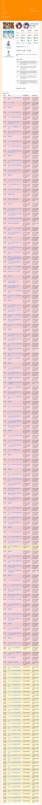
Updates (3, 1)
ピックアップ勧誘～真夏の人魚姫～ (15, 531)
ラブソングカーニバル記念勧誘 (14, 189)
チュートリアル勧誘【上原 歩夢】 (14, 730)
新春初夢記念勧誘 (11, 194)
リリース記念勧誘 (11, 657)
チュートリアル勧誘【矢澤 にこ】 (14, 695)
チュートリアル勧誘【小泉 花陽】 (14, 691)
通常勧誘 (9, 107)
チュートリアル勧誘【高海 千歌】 (14, 698)
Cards (3, 5)
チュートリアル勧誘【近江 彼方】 (14, 748)
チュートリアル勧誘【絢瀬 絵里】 (14, 670)
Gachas (3, 10)
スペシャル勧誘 (11, 102)
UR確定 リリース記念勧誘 (13, 662)
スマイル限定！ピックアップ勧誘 (14, 599)
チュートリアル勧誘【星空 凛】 (14, 681)
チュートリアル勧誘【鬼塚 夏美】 (14, 800)
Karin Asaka (34, 24)
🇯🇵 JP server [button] (32, 9)
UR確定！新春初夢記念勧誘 (13, 199)
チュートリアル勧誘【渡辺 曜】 (14, 712)
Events (3, 8)
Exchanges (4, 14)
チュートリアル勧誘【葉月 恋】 (14, 786)
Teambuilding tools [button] (6, 16)
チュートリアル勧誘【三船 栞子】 (14, 762)
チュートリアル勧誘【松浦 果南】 (14, 705)
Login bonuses (5, 12)
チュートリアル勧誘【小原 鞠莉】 (14, 723)
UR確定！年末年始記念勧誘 (13, 223)
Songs (3, 3)
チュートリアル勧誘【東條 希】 (14, 688)
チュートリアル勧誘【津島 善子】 (14, 716)
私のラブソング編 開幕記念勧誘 (14, 449)
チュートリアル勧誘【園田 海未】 (14, 677)
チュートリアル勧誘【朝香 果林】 (14, 740)
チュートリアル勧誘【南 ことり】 (14, 674)
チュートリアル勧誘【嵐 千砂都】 (14, 779)
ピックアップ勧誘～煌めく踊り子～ (15, 580)
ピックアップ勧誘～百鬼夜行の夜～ (15, 141)
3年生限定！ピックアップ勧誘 (14, 271)
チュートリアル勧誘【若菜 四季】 (14, 797)
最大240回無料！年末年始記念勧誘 (15, 218)
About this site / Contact (35, 11)
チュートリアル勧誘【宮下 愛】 (14, 744)
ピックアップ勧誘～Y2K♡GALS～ (14, 112)
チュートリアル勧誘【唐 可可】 (14, 776)
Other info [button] (4, 18)
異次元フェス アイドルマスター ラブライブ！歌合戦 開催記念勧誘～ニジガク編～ (15, 258)
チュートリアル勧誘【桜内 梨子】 (14, 702)
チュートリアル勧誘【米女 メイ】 (14, 793)
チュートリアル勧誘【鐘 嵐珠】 (14, 769)
